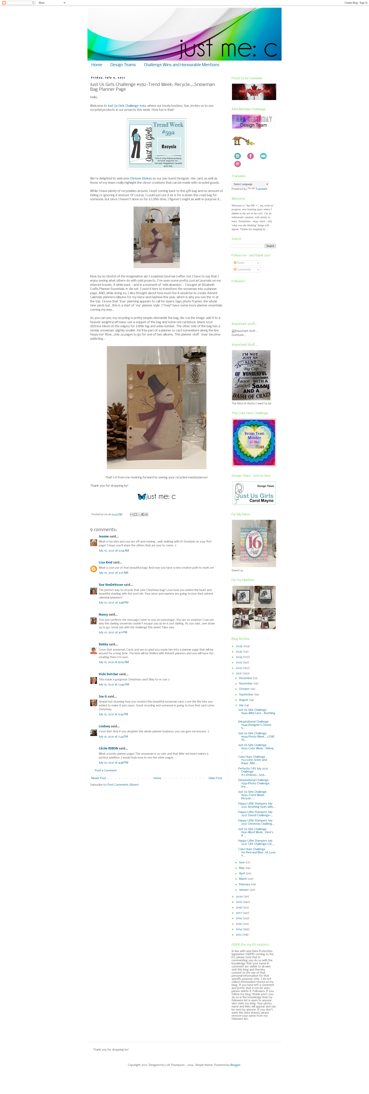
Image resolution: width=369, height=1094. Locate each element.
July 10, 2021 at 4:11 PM (113, 632)
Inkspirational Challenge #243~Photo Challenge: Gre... (254, 783)
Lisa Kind (105, 562)
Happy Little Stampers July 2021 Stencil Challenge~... (255, 814)
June (242, 862)
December (246, 678)
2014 (239, 929)
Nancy (103, 614)
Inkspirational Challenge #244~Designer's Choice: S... (255, 725)
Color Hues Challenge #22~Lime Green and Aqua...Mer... (252, 760)
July (241, 705)
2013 (239, 934)
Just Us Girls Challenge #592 (127, 106)
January (244, 889)
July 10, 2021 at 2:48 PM (113, 602)
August (244, 700)
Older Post (215, 778)
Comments (243, 269)
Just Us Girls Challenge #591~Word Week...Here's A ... (255, 832)
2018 (239, 907)
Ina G (103, 696)
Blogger (235, 1065)
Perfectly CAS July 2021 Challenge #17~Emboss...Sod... (253, 772)
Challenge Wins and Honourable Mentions (181, 65)
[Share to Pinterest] (146, 514)
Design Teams (123, 65)
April (242, 873)
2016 (239, 918)
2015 (239, 923)
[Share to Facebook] (143, 514)
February (245, 884)
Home (96, 65)
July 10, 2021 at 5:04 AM (114, 550)
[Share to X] (139, 514)
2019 (239, 902)
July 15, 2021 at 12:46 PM (114, 684)
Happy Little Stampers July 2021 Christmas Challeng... (256, 822)
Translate (261, 189)
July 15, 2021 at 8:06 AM (114, 662)
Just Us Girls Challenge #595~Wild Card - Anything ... (256, 713)
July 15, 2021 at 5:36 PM (113, 714)
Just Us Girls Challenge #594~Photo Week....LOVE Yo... (256, 737)
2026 (239, 646)
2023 (239, 662)
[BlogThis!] (135, 514)
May (242, 868)
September (246, 694)
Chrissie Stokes (141, 178)
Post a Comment (106, 770)
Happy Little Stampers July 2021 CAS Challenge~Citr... (256, 842)
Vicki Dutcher (108, 674)
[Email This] (132, 514)
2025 (239, 651)
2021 (239, 673)
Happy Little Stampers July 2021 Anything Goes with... (256, 805)
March (243, 878)
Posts (240, 263)
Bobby (103, 644)
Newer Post (98, 778)
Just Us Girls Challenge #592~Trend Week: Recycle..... (252, 795)
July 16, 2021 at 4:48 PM (113, 762)
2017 (239, 913)
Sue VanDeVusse (111, 585)
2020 (240, 896)
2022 (239, 668)
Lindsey (104, 726)
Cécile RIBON (108, 748)
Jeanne (104, 536)
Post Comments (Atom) (123, 784)
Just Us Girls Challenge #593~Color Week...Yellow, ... (256, 748)
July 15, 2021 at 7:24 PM (113, 736)
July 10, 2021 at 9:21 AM (113, 572)
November (246, 683)
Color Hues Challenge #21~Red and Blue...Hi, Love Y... (257, 852)
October (244, 689)
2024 (239, 657)
